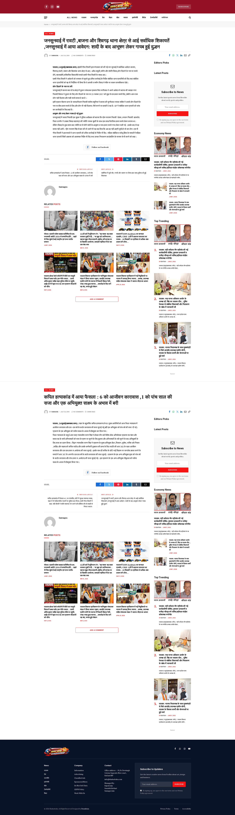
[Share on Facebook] (169, 55)
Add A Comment (97, 299)
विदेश (144, 17)
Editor (158, 171)
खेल (117, 17)
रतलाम (84, 17)
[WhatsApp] (35, 111)
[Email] (35, 95)
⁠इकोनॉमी (135, 17)
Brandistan (85, 809)
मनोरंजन (165, 17)
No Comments (78, 55)
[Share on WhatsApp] (173, 55)
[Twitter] (35, 78)
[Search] (189, 17)
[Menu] (45, 17)
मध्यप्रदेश (94, 17)
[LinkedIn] (35, 84)
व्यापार (125, 17)
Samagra (54, 55)
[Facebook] (35, 73)
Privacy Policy (171, 123)
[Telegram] (35, 106)
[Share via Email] (185, 55)
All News (72, 17)
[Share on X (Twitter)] (177, 55)
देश (103, 17)
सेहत (110, 17)
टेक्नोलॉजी (154, 17)
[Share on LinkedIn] (181, 55)
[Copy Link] (189, 55)
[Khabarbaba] (117, 6)
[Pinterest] (35, 89)
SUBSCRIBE (183, 7)
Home (46, 24)
